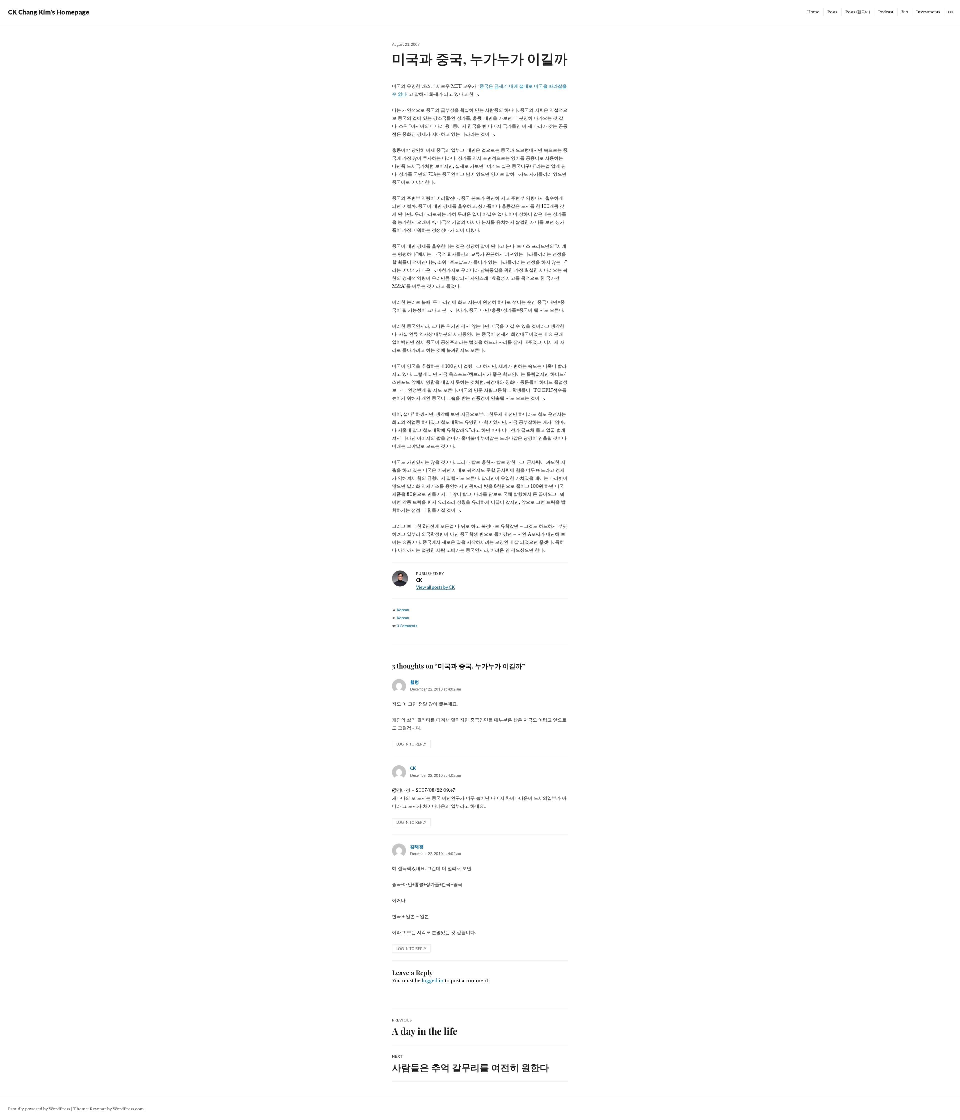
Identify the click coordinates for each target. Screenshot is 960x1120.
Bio (905, 12)
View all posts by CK (435, 587)
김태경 (417, 846)
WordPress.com (128, 1108)
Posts (832, 12)
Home (813, 12)
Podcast (885, 12)
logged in (433, 981)
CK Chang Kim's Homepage (48, 12)
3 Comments (407, 626)
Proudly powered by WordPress (39, 1108)
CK (413, 768)
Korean (403, 610)
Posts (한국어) (858, 12)
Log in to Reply (411, 744)
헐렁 (414, 682)
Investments (928, 12)
